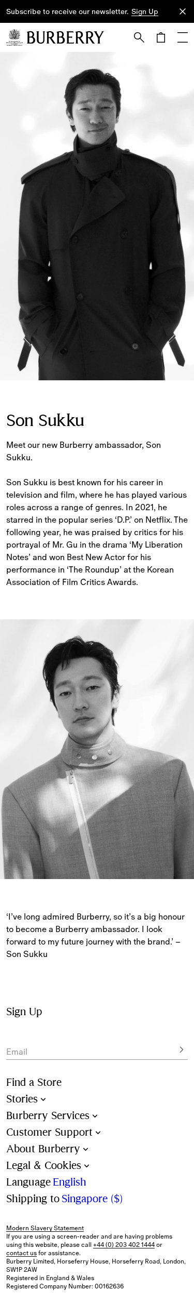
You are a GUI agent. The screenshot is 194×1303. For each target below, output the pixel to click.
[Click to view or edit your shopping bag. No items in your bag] (161, 37)
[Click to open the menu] (182, 37)
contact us (21, 1253)
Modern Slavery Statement (45, 1228)
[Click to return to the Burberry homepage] (65, 37)
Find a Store (34, 1082)
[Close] (182, 11)
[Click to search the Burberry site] (139, 37)
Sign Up (144, 11)
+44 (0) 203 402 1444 (124, 1244)
